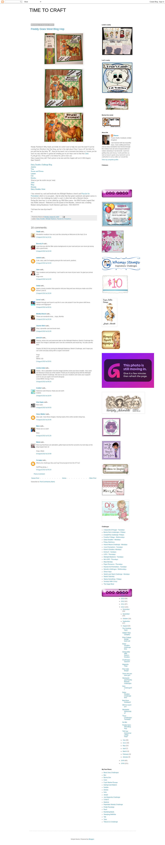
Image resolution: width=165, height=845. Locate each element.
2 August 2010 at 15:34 (43, 293)
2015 (123, 593)
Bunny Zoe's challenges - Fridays (114, 532)
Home (64, 478)
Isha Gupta (40, 402)
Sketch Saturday (109, 576)
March (125, 751)
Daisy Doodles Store (38, 189)
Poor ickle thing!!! (125, 670)
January (125, 757)
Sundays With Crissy (110, 581)
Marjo (38, 442)
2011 (123, 604)
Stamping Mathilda (110, 814)
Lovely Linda (40, 368)
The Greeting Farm (126, 629)
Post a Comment (39, 474)
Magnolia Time (125, 665)
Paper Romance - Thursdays (113, 564)
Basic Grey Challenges (111, 772)
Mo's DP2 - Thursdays (111, 559)
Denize (106, 790)
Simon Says (107, 572)
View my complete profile (110, 160)
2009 (123, 760)
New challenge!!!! (127, 688)
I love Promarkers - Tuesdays (113, 547)
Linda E (106, 799)
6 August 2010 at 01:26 (43, 436)
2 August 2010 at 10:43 (43, 251)
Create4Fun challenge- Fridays (114, 535)
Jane (86, 153)
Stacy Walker (40, 414)
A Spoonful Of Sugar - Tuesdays (114, 530)
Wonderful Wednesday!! (126, 711)
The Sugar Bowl (109, 584)
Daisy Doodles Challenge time (126, 695)
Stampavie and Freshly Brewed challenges (127, 680)
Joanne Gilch (40, 326)
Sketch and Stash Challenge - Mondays (117, 574)
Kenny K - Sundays (110, 552)
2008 (123, 763)
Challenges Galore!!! (126, 660)
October (125, 618)
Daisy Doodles (40, 219)
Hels (105, 792)
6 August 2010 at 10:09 (43, 454)
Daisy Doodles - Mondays (112, 539)
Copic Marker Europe (111, 782)
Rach (105, 809)
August (125, 626)
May (124, 746)
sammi (38, 258)
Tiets (105, 819)
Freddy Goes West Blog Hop (47, 29)
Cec (32, 176)
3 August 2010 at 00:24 (43, 381)
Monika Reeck (41, 314)
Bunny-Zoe (107, 777)
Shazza (115, 135)
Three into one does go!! (127, 674)
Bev (105, 775)
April (124, 748)
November (126, 614)
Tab (105, 817)
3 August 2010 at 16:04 (43, 395)
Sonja (38, 286)
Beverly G (39, 244)
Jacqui (106, 795)
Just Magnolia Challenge (112, 797)
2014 (123, 595)
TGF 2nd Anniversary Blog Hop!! (126, 733)
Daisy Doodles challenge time (126, 646)
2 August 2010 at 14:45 (43, 279)
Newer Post (35, 478)
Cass (105, 780)
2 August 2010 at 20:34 (43, 319)
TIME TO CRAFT (47, 10)
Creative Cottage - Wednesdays (114, 537)
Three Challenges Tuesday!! (127, 717)
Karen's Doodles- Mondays (112, 549)
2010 (123, 607)
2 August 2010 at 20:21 (43, 307)
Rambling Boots (109, 812)
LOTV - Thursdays (109, 554)
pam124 (39, 338)
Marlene (106, 802)
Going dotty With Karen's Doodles (126, 654)
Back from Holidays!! (126, 701)
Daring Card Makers (110, 785)
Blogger (91, 839)
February (126, 754)
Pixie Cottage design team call (126, 639)
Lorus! (38, 300)
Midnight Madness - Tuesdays (113, 557)
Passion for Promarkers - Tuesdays (115, 567)
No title (124, 722)
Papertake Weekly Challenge (113, 804)
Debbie (106, 787)
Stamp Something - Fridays (112, 579)
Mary (32, 185)
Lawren (33, 174)
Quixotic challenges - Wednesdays (115, 569)
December (126, 609)
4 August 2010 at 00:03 (43, 407)
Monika (33, 178)
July (124, 740)
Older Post (92, 478)
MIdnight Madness (51, 219)
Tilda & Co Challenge (111, 822)
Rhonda (33, 187)
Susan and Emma (37, 171)
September (126, 621)
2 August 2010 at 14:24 (43, 263)
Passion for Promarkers (64, 219)
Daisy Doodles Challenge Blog (41, 165)
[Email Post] (63, 216)
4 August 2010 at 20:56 (43, 420)
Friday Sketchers (109, 542)
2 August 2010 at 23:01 (43, 361)
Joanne (33, 167)
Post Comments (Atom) (47, 482)
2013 (123, 598)
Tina (32, 169)
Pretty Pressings (109, 807)
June (124, 743)
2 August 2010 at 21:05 (43, 331)
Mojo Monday (108, 562)
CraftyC (39, 388)
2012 (123, 601)
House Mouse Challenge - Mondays (115, 544)
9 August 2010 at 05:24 (43, 470)
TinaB (38, 231)
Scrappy (39, 460)
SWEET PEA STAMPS (126, 633)
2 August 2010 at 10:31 (43, 237)
